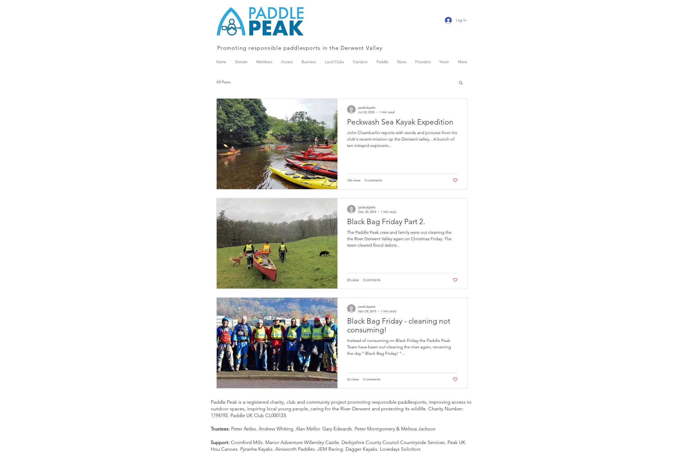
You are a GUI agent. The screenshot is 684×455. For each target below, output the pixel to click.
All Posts (223, 82)
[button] (460, 83)
